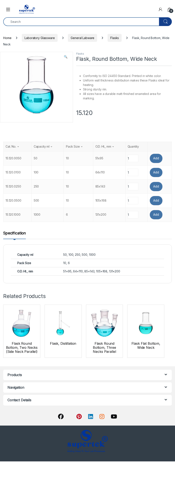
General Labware (82, 38)
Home (7, 38)
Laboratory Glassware (40, 38)
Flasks (114, 38)
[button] (65, 56)
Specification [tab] (14, 233)
